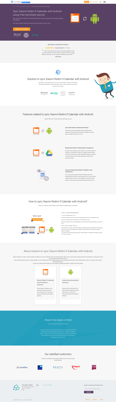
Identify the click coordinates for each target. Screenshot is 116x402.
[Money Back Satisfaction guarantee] (26, 35)
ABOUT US (87, 399)
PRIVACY (95, 399)
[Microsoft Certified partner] (17, 35)
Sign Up (86, 1)
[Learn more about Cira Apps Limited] (16, 390)
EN (100, 1)
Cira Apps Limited (22, 399)
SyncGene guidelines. (66, 234)
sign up (74, 215)
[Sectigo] (35, 35)
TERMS (101, 399)
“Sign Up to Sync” (43, 23)
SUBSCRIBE (88, 392)
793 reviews (67, 47)
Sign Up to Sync (21, 29)
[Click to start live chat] (94, 2)
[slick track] (22, 367)
